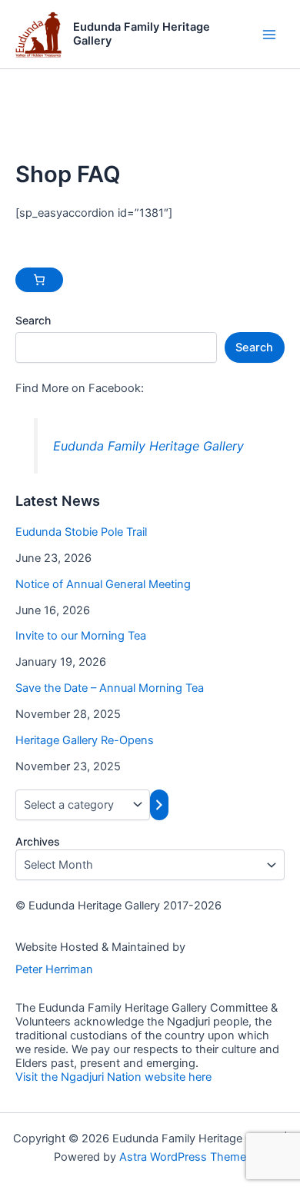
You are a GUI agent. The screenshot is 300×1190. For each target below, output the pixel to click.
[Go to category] (159, 804)
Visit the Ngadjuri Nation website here (113, 1077)
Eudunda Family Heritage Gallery (141, 34)
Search (33, 320)
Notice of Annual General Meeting (103, 584)
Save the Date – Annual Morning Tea (109, 688)
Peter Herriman (54, 969)
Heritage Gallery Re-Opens (84, 740)
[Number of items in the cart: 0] (39, 280)
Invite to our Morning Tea (80, 636)
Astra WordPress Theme (182, 1157)
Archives (37, 841)
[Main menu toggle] (269, 33)
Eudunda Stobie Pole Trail (81, 532)
